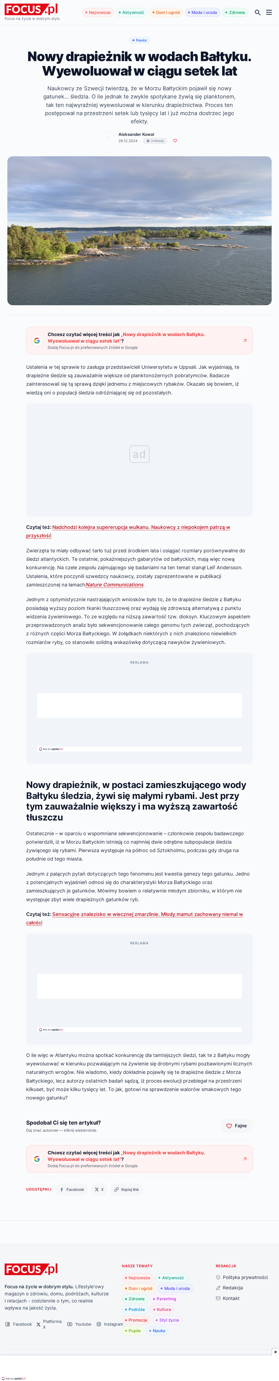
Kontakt (231, 1298)
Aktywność (133, 12)
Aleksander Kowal (136, 134)
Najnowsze (100, 12)
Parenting (166, 1298)
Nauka (159, 1330)
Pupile (135, 1330)
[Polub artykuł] (175, 141)
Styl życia (169, 1320)
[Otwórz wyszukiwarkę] (258, 12)
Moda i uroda (204, 12)
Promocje (138, 1320)
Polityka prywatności (245, 1277)
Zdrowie (237, 12)
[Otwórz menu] (269, 12)
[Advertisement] (139, 705)
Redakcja (233, 1287)
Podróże (137, 1309)
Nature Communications (114, 585)
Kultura (164, 1309)
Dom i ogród (168, 12)
